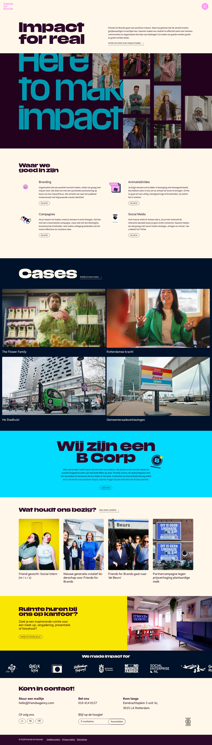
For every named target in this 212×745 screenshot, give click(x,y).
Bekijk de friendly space (31, 637)
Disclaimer (82, 740)
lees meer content (107, 510)
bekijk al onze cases (89, 277)
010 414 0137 (87, 703)
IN (30, 721)
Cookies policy (53, 740)
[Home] (8, 6)
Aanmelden (117, 722)
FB (39, 721)
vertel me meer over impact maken (124, 43)
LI (22, 721)
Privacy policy (68, 740)
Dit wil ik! (44, 203)
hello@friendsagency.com (36, 703)
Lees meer (106, 488)
